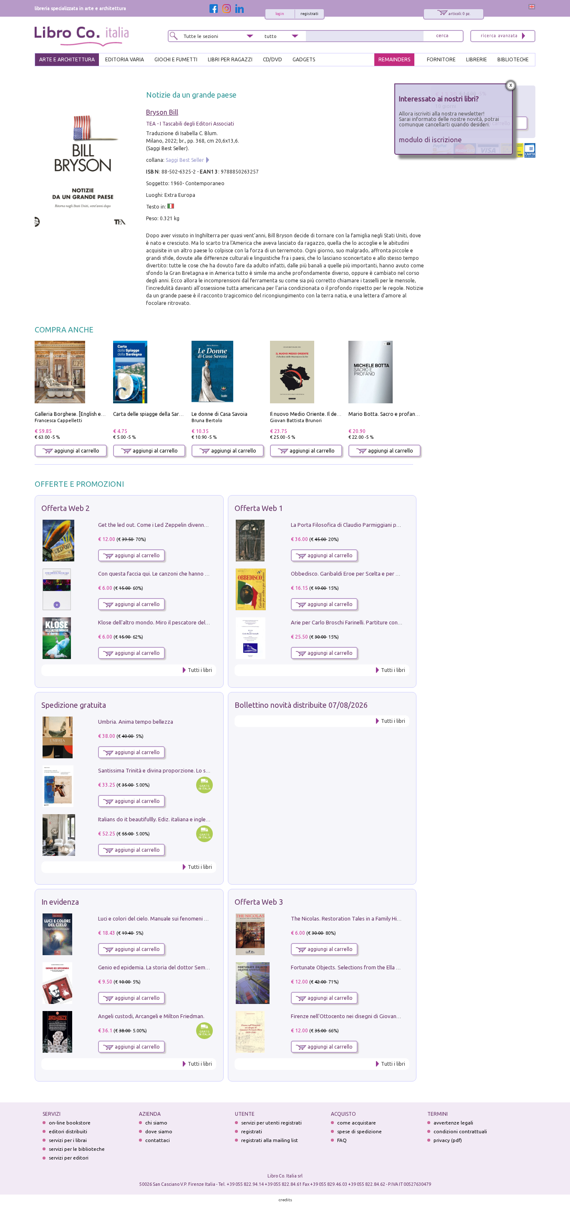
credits (285, 1199)
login (279, 14)
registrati (309, 14)
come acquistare (356, 1122)
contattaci (157, 1140)
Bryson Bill (162, 112)
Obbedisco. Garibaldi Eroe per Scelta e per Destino (352, 573)
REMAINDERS (394, 59)
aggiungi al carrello (76, 450)
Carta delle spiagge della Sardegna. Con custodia (170, 414)
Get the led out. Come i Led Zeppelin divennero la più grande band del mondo (192, 525)
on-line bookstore (70, 1122)
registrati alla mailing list (269, 1140)
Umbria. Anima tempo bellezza (135, 722)
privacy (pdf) (448, 1140)
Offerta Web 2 (65, 508)
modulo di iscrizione (430, 139)
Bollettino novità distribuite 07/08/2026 (301, 705)
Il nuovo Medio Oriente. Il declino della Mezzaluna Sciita (336, 414)
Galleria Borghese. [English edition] (75, 414)
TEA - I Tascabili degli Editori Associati (190, 123)
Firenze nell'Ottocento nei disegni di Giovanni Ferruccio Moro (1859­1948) (379, 1016)
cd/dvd (272, 59)
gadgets (304, 59)
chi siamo (156, 1122)
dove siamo (158, 1131)
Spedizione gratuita (73, 705)
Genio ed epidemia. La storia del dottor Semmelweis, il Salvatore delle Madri (190, 967)
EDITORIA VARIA (124, 59)
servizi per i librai (68, 1140)
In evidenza (60, 902)
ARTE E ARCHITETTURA (67, 59)
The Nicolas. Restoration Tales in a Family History (350, 918)
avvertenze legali (453, 1122)
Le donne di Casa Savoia (219, 414)
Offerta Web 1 (259, 508)
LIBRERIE (476, 59)
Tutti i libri (200, 670)
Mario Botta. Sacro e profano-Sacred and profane (407, 414)
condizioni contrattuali (460, 1131)
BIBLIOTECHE (513, 59)
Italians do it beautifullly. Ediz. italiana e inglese (154, 819)
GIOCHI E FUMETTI (175, 59)
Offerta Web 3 (259, 902)
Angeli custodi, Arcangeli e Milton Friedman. (151, 1016)
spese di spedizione (359, 1131)
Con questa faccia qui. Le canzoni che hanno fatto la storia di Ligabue (181, 573)
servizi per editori (68, 1157)
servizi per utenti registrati (271, 1122)
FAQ (342, 1140)
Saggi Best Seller (185, 160)
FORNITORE (441, 59)
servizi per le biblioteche (77, 1149)
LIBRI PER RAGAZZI (230, 59)
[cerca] (442, 36)
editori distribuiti (68, 1131)
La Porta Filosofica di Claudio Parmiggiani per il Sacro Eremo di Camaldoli (380, 525)
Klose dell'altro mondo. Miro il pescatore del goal (157, 622)
